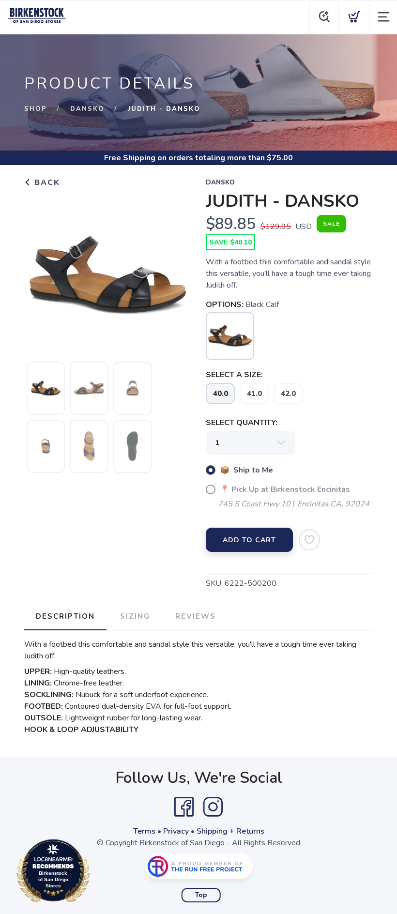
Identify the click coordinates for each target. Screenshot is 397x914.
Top (201, 895)
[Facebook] (183, 807)
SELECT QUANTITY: (241, 422)
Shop (35, 109)
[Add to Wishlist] (309, 539)
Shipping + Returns (230, 831)
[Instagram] (213, 807)
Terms (144, 831)
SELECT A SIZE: (234, 374)
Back (45, 182)
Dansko (87, 109)
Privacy (176, 831)
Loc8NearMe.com (95, 873)
